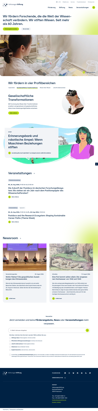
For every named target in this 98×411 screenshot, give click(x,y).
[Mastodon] (90, 373)
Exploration (12, 87)
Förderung (51, 7)
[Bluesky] (73, 373)
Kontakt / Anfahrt (56, 402)
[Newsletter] (65, 377)
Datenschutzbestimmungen (26, 354)
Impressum (5, 409)
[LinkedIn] (65, 373)
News (71, 7)
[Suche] (93, 7)
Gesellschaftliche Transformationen (27, 87)
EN (59, 2)
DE (57, 2)
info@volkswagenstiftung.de (59, 400)
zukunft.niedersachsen (59, 87)
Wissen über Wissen (45, 87)
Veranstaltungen (82, 7)
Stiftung (62, 7)
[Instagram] (69, 373)
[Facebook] (77, 373)
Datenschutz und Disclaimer (16, 409)
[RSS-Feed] (86, 373)
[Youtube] (81, 373)
